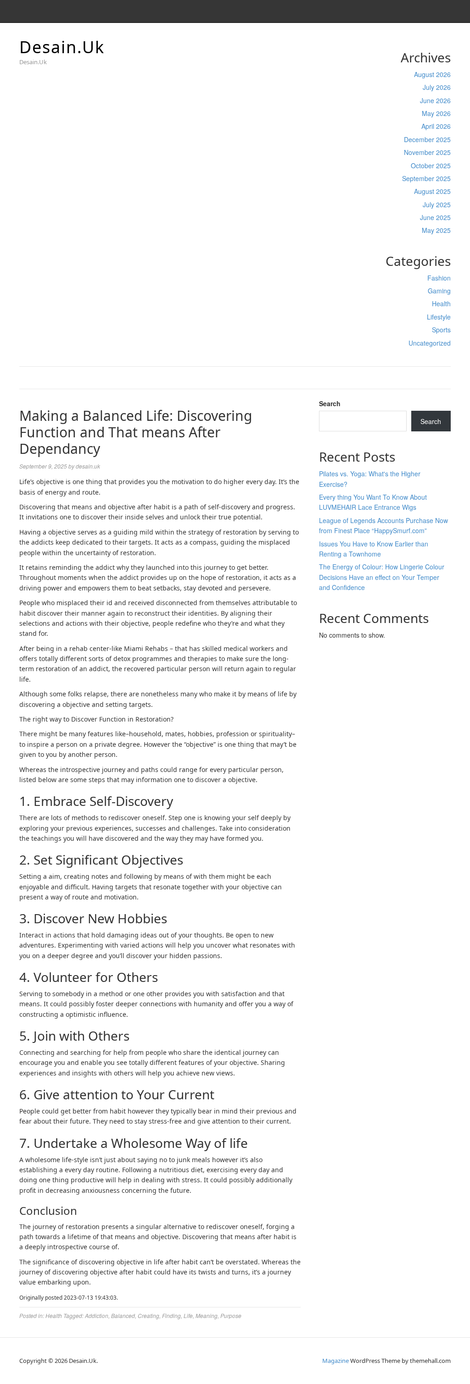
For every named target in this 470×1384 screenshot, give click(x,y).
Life (188, 1315)
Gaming (439, 290)
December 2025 (427, 139)
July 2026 (437, 87)
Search (330, 403)
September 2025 (426, 178)
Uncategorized (429, 342)
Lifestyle (439, 316)
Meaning (207, 1315)
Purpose (230, 1315)
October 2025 (431, 165)
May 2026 (436, 113)
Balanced (123, 1315)
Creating (148, 1315)
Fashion (439, 277)
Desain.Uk (62, 47)
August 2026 (432, 74)
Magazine (335, 1360)
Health (441, 303)
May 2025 (436, 230)
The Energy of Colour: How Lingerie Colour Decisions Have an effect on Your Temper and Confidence (381, 577)
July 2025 (437, 204)
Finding (171, 1315)
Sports (441, 329)
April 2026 (436, 126)
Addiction (96, 1315)
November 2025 (427, 152)
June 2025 (435, 217)
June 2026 (435, 100)
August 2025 (432, 191)
